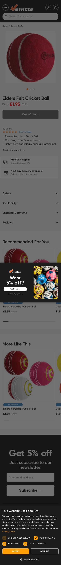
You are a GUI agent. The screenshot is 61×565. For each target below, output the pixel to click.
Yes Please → (15, 289)
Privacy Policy (8, 531)
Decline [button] (44, 551)
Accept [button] (15, 551)
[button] (30, 559)
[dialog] (30, 535)
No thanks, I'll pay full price (15, 294)
